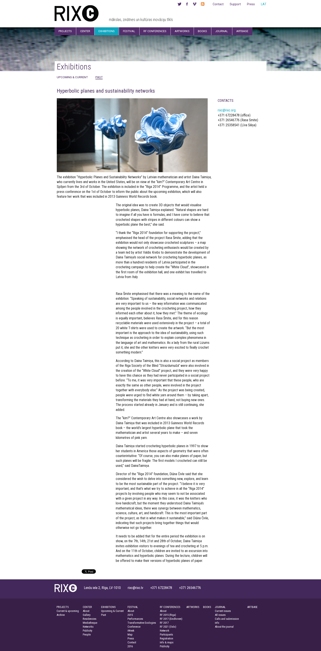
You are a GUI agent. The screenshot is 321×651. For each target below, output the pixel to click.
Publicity (87, 630)
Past (99, 77)
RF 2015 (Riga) (168, 614)
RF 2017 (164, 622)
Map (130, 634)
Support (235, 4)
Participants (166, 634)
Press (251, 4)
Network (164, 630)
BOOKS (207, 607)
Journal (221, 31)
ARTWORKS (192, 607)
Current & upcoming (68, 611)
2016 (130, 646)
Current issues (223, 611)
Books (202, 31)
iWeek (131, 630)
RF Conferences (154, 31)
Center (85, 31)
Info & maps (166, 642)
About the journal (224, 626)
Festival (129, 31)
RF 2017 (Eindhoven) (171, 618)
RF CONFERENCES (170, 607)
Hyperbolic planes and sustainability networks (106, 91)
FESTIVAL (133, 607)
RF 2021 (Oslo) (168, 626)
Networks (88, 626)
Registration (166, 638)
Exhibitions (106, 31)
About (86, 611)
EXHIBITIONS (108, 607)
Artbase (242, 31)
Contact (218, 4)
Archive (61, 614)
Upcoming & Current (72, 77)
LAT (263, 4)
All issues (220, 614)
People (87, 634)
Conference (134, 626)
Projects (65, 31)
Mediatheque (90, 622)
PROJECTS (63, 607)
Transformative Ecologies (142, 622)
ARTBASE (252, 607)
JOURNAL (220, 607)
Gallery (86, 614)
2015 (130, 614)
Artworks (182, 31)
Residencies (89, 618)
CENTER (87, 607)
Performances (135, 618)
